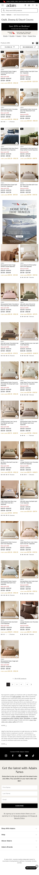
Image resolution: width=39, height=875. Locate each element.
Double (11, 36)
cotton (13, 716)
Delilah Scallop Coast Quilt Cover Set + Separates (29, 72)
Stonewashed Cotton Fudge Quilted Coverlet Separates (8, 265)
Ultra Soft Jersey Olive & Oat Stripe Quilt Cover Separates (27, 304)
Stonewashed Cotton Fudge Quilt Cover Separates (9, 661)
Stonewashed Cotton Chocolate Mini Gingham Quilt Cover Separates (28, 423)
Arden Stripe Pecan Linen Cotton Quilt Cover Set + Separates (28, 542)
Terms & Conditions (20, 816)
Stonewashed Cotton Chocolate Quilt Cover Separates (9, 110)
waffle (14, 722)
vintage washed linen (22, 716)
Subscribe (19, 806)
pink (6, 722)
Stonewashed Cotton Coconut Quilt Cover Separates (9, 542)
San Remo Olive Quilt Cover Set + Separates (9, 463)
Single (5, 36)
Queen (18, 36)
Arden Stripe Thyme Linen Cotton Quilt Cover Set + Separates (29, 383)
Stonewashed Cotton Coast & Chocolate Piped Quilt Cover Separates (8, 583)
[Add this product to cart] (16, 66)
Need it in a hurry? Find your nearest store (1, 1)
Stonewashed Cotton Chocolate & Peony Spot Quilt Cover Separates (10, 304)
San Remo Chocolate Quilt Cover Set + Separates (29, 185)
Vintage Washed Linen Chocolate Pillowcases (29, 622)
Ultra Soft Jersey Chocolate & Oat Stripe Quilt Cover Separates (9, 344)
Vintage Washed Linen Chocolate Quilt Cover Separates (29, 463)
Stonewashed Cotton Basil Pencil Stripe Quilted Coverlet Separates (29, 149)
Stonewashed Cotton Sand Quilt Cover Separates (9, 622)
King (24, 36)
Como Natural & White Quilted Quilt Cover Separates (28, 265)
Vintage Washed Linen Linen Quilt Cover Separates (29, 344)
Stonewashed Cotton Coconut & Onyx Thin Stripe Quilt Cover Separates (28, 111)
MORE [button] (3, 725)
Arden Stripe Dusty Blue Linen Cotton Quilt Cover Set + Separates (8, 503)
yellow (10, 722)
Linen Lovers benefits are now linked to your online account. (19, 1)
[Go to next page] (31, 684)
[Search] (4, 10)
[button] (33, 43)
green (31, 720)
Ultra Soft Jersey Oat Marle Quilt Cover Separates (28, 502)
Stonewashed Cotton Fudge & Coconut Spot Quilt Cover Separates (8, 73)
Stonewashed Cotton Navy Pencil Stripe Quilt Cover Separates (9, 149)
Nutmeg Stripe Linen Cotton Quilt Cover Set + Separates (29, 582)
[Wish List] (33, 5)
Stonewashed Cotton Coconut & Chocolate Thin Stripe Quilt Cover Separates (9, 384)
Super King (32, 36)
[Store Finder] (25, 5)
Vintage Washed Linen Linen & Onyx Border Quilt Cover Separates (9, 423)
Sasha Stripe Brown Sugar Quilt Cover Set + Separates (9, 185)
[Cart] (37, 5)
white (3, 722)
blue (35, 720)
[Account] (29, 5)
